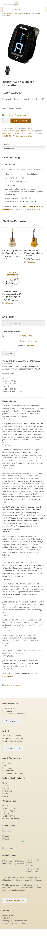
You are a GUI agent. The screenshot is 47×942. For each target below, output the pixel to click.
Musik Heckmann (7, 13)
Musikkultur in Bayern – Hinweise (15, 923)
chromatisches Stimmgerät (12, 133)
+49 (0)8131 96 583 (24, 336)
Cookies (5, 794)
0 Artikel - (39, 3)
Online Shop (17, 13)
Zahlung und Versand (10, 768)
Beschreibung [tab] (9, 144)
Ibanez (18, 131)
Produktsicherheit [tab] (10, 149)
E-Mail (31, 3)
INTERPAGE (6, 918)
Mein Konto (35, 3)
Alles (23, 13)
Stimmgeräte (26, 131)
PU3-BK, (12, 136)
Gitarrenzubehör (8, 131)
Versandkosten (13, 95)
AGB (4, 765)
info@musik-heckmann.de (27, 341)
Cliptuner (27, 133)
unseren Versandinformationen (14, 890)
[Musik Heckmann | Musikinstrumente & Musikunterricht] (10, 3)
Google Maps (29, 346)
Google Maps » (11, 721)
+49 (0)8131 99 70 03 (14, 738)
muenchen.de (7, 676)
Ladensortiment (35, 209)
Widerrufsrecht (8, 771)
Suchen (5, 9)
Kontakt (9, 353)
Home (4, 783)
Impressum (6, 796)
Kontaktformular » (13, 748)
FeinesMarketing (8, 915)
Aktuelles (5, 786)
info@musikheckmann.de (12, 741)
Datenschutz (7, 791)
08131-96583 (28, 3)
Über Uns (6, 788)
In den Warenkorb (20, 121)
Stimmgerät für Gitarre (24, 136)
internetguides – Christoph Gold (14, 921)
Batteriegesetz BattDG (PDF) (13, 773)
